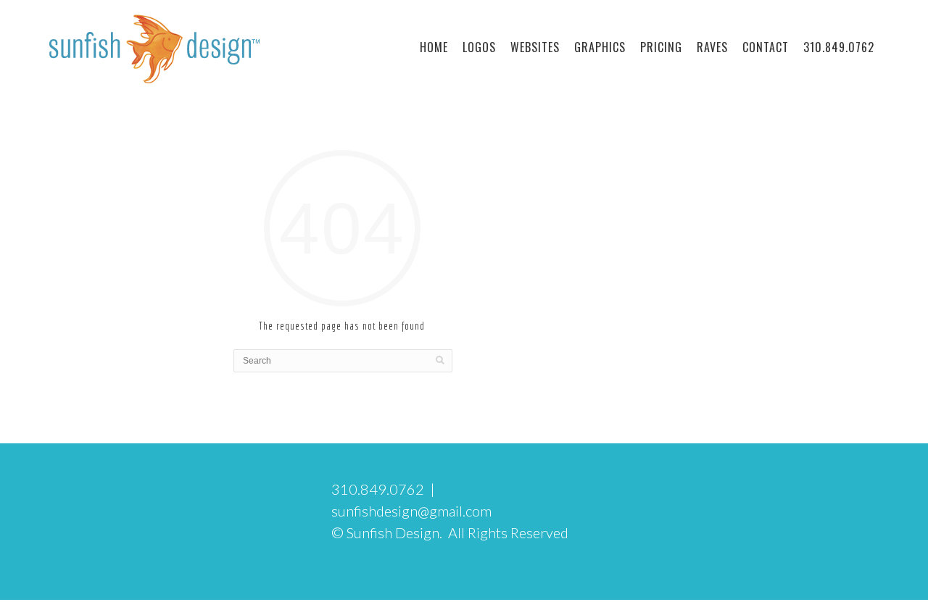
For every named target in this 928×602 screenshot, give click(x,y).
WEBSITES (535, 47)
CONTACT (765, 47)
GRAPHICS (600, 47)
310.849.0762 (838, 47)
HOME (434, 47)
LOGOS (479, 47)
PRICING (661, 47)
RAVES (712, 47)
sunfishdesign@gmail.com (411, 510)
